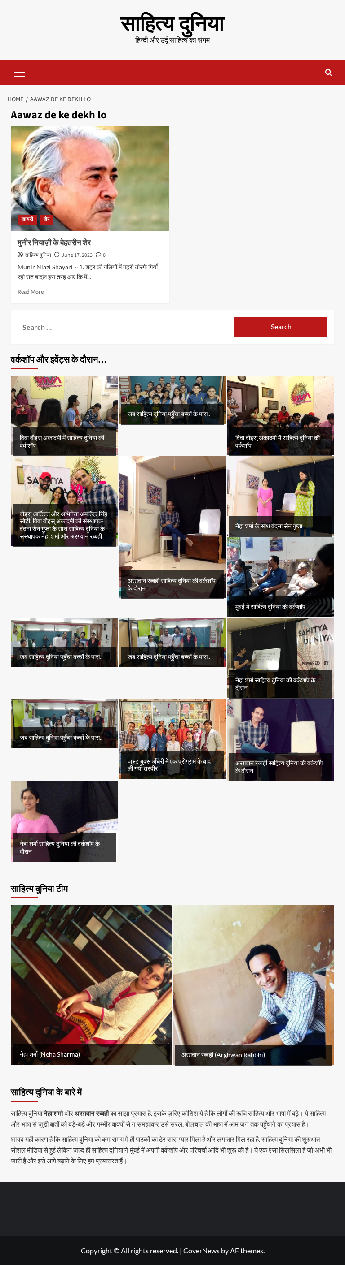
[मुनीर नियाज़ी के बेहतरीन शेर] (90, 178)
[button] (20, 71)
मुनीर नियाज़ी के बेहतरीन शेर (54, 242)
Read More (31, 291)
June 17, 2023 (77, 255)
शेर (46, 219)
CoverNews (201, 1250)
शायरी (27, 219)
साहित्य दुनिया (172, 24)
